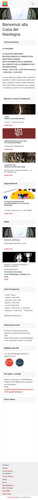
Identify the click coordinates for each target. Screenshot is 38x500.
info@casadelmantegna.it (13, 392)
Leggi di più (8, 125)
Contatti (4, 468)
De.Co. (4, 482)
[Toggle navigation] (33, 4)
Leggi (6, 279)
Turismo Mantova (8, 476)
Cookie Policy (6, 494)
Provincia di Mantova (14, 497)
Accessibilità (6, 491)
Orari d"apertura (7, 471)
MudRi (4, 479)
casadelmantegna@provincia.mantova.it (18, 389)
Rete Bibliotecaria (8, 485)
